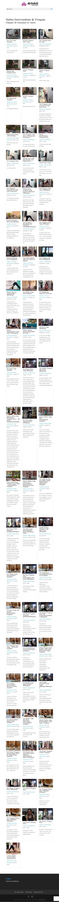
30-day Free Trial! (38, 892)
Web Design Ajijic (41, 899)
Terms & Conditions (12, 881)
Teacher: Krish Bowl (12, 297)
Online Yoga (28, 892)
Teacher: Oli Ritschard (45, 44)
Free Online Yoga (19, 892)
